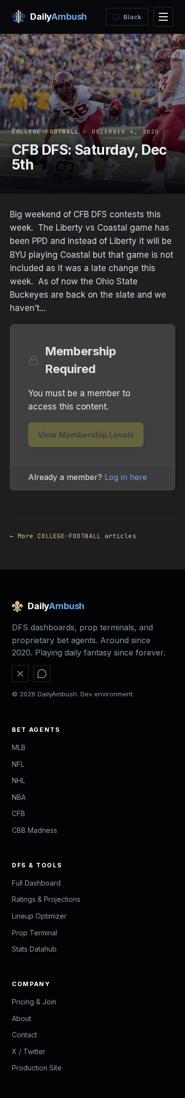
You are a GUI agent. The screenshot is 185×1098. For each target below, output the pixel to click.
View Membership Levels (85, 435)
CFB (18, 813)
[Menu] (163, 17)
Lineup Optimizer (39, 916)
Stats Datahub (34, 949)
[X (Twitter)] (20, 673)
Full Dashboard (36, 883)
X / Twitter (28, 1051)
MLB (19, 747)
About (21, 1018)
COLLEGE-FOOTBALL (45, 131)
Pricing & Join (34, 1001)
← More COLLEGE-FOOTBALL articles (73, 536)
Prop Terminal (34, 932)
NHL (18, 780)
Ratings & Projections (46, 899)
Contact (24, 1034)
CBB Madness (34, 830)
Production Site (37, 1068)
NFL (18, 764)
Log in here (126, 477)
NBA (19, 797)
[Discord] (42, 673)
